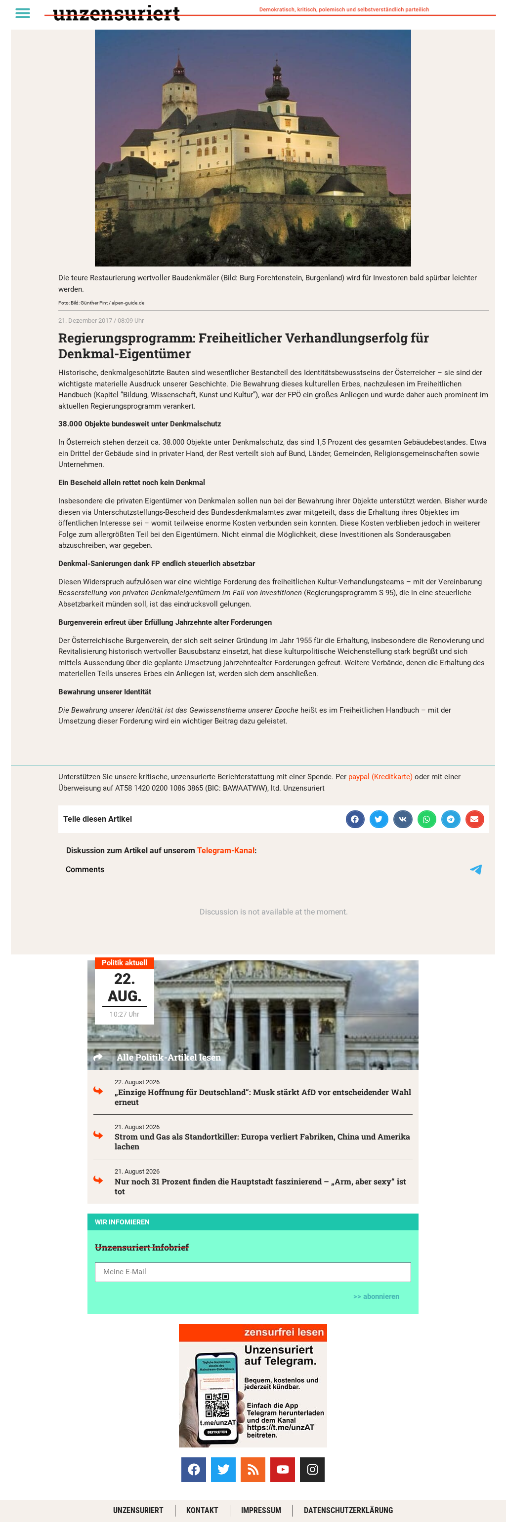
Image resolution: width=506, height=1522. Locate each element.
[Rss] (253, 1469)
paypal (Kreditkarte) (380, 776)
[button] (23, 13)
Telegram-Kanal (225, 850)
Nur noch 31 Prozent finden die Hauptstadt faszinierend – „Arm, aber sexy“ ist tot (260, 1186)
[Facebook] (193, 1469)
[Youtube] (282, 1469)
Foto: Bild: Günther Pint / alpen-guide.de (101, 302)
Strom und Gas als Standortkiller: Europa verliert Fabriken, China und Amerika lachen (262, 1141)
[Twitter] (223, 1469)
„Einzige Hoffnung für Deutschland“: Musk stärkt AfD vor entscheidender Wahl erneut (263, 1097)
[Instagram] (312, 1469)
